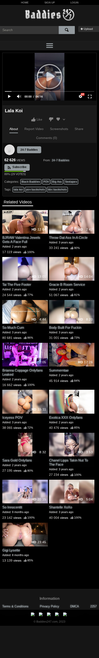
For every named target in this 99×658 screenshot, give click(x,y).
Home (25, 2)
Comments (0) (46, 138)
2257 (93, 606)
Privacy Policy (49, 606)
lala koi (18, 189)
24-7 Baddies (29, 149)
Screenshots (59, 129)
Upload (88, 29)
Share (79, 129)
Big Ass (57, 181)
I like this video (33, 119)
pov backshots (35, 189)
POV (46, 181)
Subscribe (19, 167)
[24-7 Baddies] (9, 149)
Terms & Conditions (15, 606)
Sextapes (71, 181)
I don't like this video (51, 119)
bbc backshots (57, 189)
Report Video (34, 129)
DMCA (74, 606)
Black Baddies (30, 181)
